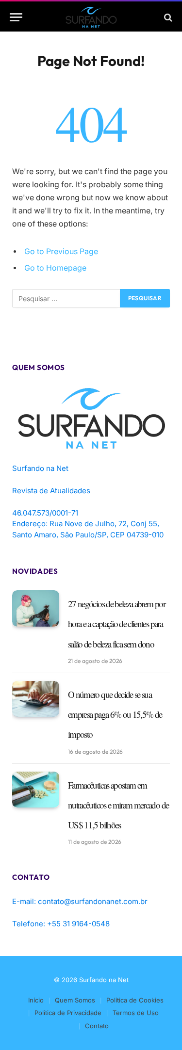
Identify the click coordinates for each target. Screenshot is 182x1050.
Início (36, 1000)
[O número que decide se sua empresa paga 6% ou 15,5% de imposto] (35, 699)
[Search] (167, 17)
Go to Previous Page (61, 251)
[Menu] (16, 17)
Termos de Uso (136, 1013)
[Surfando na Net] (91, 17)
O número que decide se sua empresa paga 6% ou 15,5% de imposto (115, 714)
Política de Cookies (135, 1000)
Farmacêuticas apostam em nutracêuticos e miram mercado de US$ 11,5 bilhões (118, 805)
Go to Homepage (55, 268)
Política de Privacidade (67, 1013)
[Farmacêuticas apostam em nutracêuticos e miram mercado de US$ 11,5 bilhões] (35, 790)
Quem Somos (75, 1000)
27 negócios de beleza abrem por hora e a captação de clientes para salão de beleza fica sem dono (116, 624)
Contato (97, 1026)
